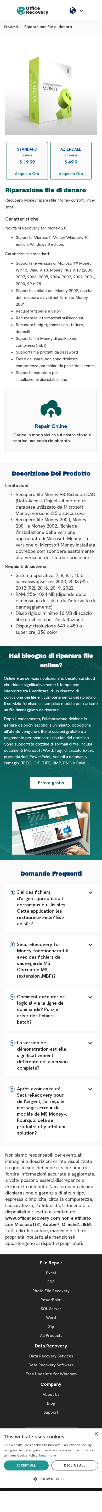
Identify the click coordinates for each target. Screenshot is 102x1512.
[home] (32, 10)
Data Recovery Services (51, 1356)
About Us (51, 1394)
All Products (51, 1335)
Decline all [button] (74, 1465)
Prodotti (11, 26)
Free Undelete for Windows (51, 1374)
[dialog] (51, 1458)
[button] (51, 908)
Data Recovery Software (51, 1365)
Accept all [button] (26, 1465)
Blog (51, 1403)
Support (51, 1412)
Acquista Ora (27, 173)
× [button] (96, 1434)
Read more (47, 1455)
